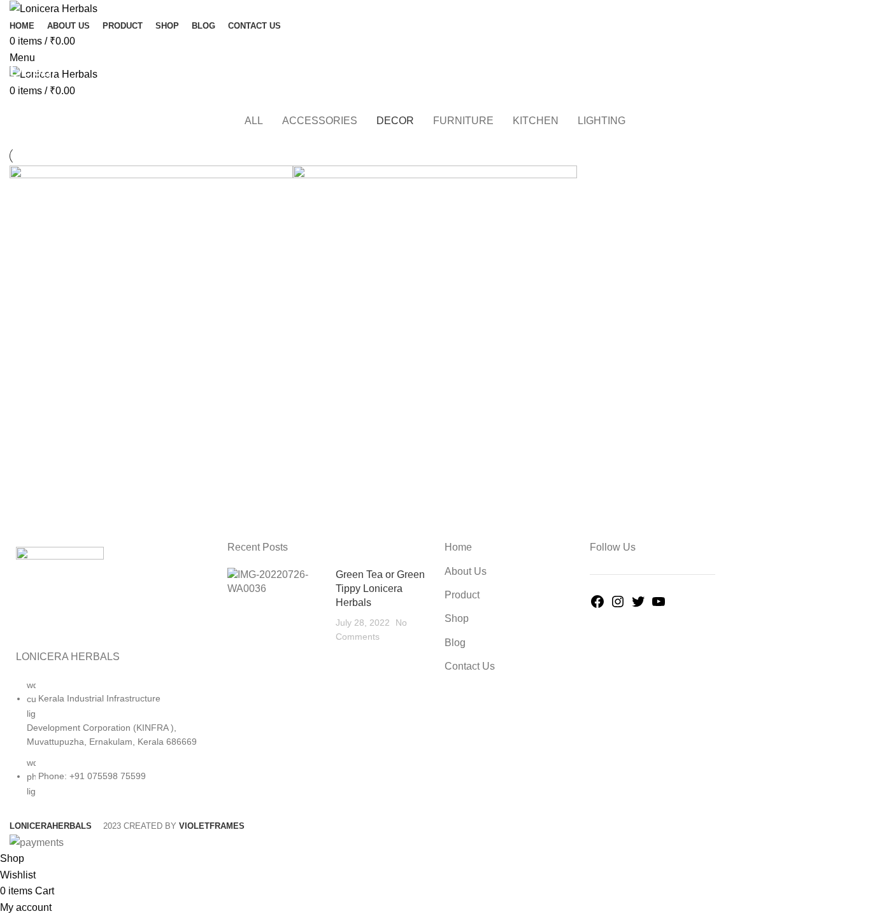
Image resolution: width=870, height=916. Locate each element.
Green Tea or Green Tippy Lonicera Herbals (380, 589)
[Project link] (151, 340)
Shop (457, 618)
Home (20, 100)
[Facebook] (597, 605)
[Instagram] (617, 605)
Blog (455, 642)
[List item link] (109, 744)
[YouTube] (658, 605)
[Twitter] (638, 605)
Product (462, 594)
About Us (466, 571)
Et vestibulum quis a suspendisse (109, 100)
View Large (283, 175)
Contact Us (470, 666)
